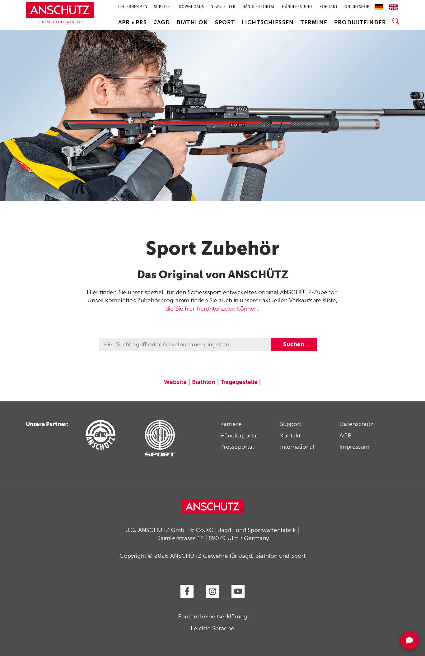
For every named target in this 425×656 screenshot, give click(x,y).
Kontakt (290, 435)
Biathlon (192, 22)
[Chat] (409, 640)
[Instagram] (212, 591)
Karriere (231, 423)
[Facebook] (187, 591)
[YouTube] (238, 591)
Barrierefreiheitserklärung (212, 616)
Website (175, 382)
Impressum (354, 446)
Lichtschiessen (268, 22)
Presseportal (237, 446)
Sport (225, 22)
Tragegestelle (239, 382)
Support (290, 423)
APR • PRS (132, 22)
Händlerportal (239, 435)
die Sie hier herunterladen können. (212, 308)
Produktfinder (360, 22)
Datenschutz (356, 423)
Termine (314, 22)
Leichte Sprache (212, 628)
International (297, 446)
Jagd (162, 22)
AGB (345, 435)
